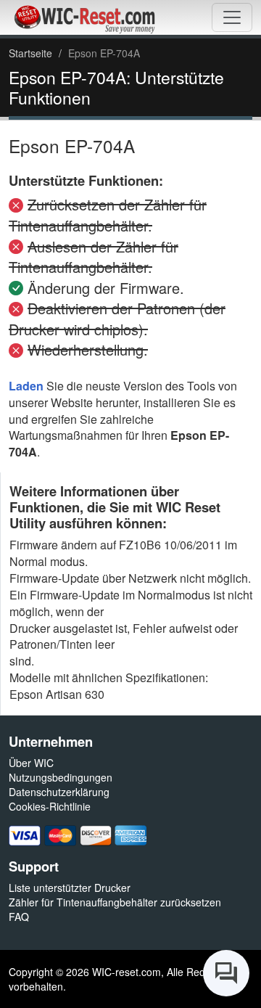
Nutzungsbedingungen (60, 777)
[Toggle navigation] (232, 17)
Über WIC (31, 762)
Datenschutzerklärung (59, 791)
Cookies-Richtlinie (50, 806)
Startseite (30, 53)
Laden (26, 385)
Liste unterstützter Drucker (69, 887)
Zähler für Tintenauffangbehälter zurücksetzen (115, 902)
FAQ (19, 916)
